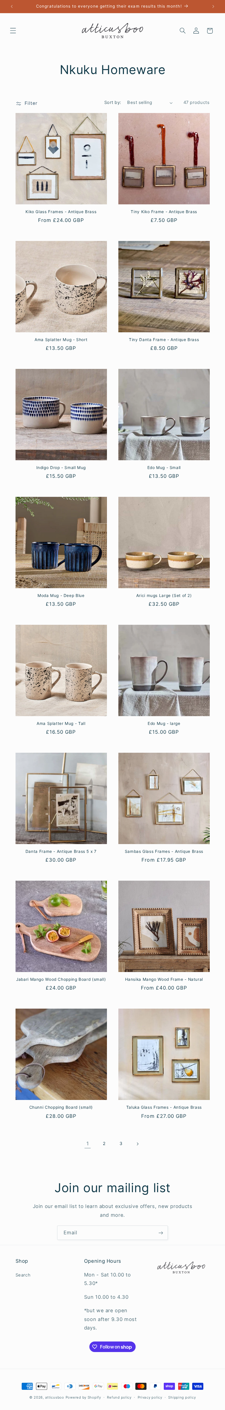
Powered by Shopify (83, 1397)
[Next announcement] (213, 6)
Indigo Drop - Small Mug (61, 467)
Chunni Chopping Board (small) (61, 1107)
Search (23, 1275)
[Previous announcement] (11, 6)
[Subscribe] (161, 1233)
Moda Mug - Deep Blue (61, 595)
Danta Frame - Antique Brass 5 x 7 (61, 851)
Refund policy (119, 1397)
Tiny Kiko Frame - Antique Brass (164, 211)
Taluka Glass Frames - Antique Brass (164, 1107)
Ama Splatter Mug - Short (61, 339)
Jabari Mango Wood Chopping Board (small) (61, 979)
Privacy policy (150, 1397)
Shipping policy (182, 1397)
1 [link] (87, 1144)
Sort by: (112, 102)
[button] (13, 30)
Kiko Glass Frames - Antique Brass (60, 211)
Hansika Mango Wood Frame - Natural (164, 979)
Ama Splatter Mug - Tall (61, 723)
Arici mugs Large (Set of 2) (164, 595)
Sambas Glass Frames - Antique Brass (164, 851)
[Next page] (137, 1144)
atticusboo (54, 1397)
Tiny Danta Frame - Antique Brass (164, 339)
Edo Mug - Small (164, 467)
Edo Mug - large (164, 723)
